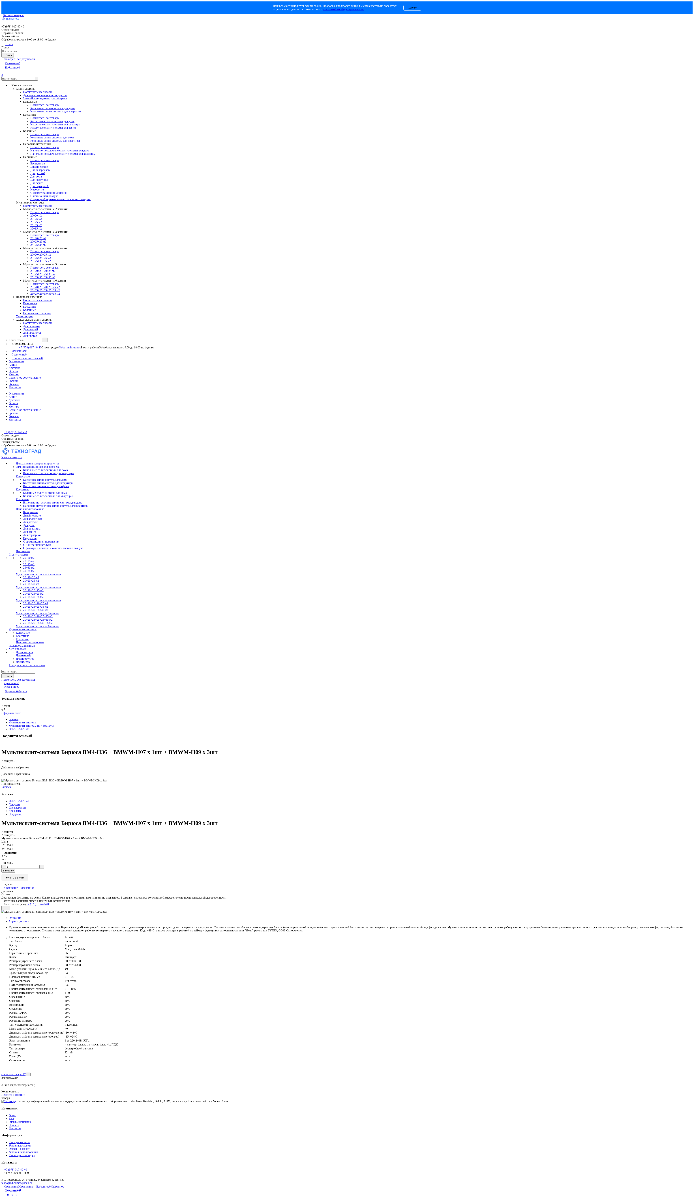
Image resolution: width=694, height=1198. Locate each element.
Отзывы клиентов (20, 1121)
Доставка (14, 367)
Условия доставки (20, 1145)
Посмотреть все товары (37, 91)
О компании (16, 361)
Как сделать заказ (19, 1142)
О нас (12, 1115)
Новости (14, 1125)
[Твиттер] (4, 743)
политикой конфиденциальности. (343, 9)
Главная (13, 719)
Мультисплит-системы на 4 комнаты (31, 725)
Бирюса (6, 786)
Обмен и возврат (19, 1148)
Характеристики (19, 921)
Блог (11, 1118)
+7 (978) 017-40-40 (30, 347)
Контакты (15, 387)
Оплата (13, 371)
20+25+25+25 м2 (19, 728)
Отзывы (14, 384)
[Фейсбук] (2, 743)
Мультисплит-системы (23, 722)
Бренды (13, 380)
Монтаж (14, 374)
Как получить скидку (22, 1155)
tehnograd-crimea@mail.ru (16, 1182)
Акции (13, 364)
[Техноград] (9, 1101)
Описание (15, 917)
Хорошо (412, 7)
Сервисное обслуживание (25, 377)
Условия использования (23, 1152)
